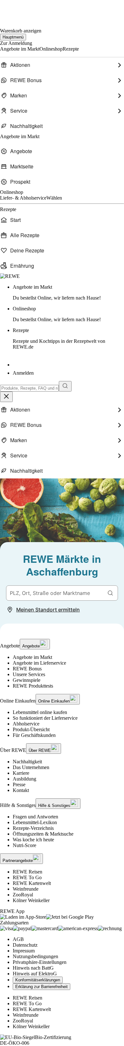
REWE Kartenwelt (32, 883)
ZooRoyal (23, 894)
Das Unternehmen (31, 767)
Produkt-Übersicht (31, 729)
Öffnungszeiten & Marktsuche (43, 834)
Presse (19, 784)
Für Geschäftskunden (34, 735)
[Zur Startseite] (21, 9)
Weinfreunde (25, 889)
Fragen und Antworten (35, 816)
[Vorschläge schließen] (6, 397)
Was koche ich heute (33, 839)
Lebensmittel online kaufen (40, 712)
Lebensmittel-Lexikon (35, 822)
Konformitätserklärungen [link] (37, 980)
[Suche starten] (65, 386)
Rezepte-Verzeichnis (33, 828)
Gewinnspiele (26, 680)
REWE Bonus (27, 668)
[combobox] (29, 388)
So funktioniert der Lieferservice (45, 718)
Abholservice (26, 723)
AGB (18, 939)
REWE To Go (27, 877)
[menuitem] (62, 65)
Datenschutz (25, 945)
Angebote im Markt (32, 657)
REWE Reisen (27, 871)
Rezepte (59, 339)
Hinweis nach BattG (33, 968)
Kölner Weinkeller (31, 900)
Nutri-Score (24, 845)
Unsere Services (29, 674)
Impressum (24, 950)
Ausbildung (24, 778)
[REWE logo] (10, 276)
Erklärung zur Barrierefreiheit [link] (41, 986)
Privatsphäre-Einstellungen (39, 962)
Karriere (21, 773)
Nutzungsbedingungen (35, 956)
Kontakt (21, 790)
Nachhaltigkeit (27, 761)
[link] (68, 292)
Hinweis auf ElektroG (35, 973)
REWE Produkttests (33, 686)
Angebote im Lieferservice (39, 663)
